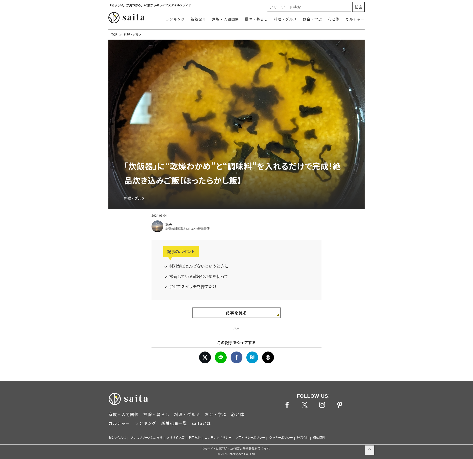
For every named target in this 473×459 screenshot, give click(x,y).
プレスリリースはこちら (146, 437)
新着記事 (198, 18)
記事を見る (236, 313)
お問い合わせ (117, 437)
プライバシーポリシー (250, 437)
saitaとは (201, 423)
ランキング (175, 18)
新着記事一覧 (174, 423)
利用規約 (195, 437)
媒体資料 (319, 437)
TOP (114, 34)
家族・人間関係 (225, 18)
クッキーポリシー (281, 437)
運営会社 (303, 437)
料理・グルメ (285, 18)
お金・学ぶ (312, 18)
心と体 (333, 18)
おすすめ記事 (176, 437)
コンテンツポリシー (218, 437)
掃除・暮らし (256, 18)
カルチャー (355, 18)
